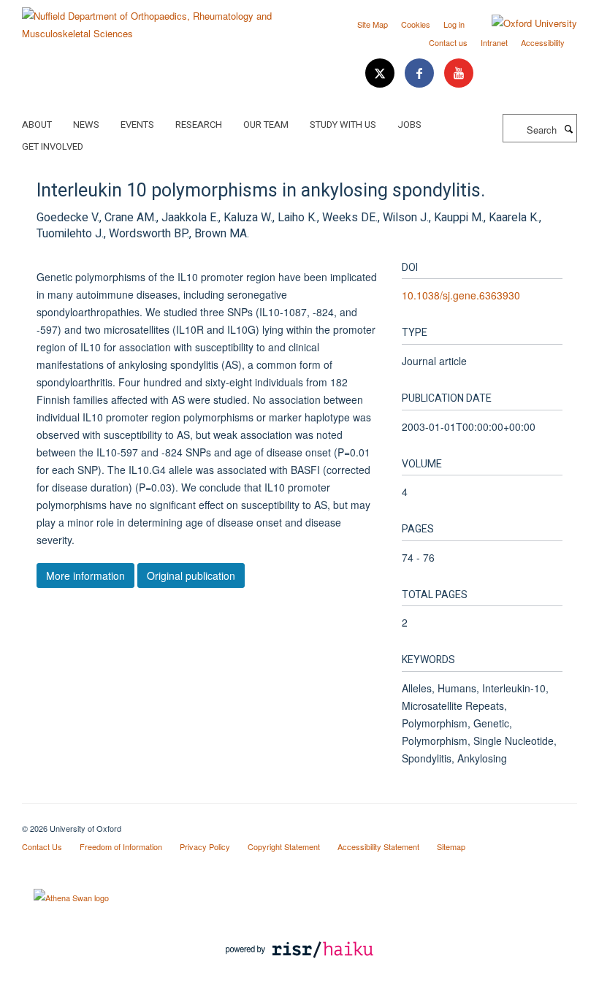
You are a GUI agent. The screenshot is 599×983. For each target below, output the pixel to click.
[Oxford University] (523, 23)
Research (198, 124)
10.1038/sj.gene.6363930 (461, 295)
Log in (454, 24)
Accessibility (543, 42)
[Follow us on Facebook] (421, 73)
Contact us (448, 42)
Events (137, 124)
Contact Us (42, 846)
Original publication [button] (191, 575)
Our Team (266, 124)
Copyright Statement (284, 846)
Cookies (415, 24)
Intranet (494, 42)
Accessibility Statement (378, 846)
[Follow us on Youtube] (458, 73)
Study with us (343, 124)
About (37, 124)
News (86, 124)
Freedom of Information (121, 846)
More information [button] (85, 575)
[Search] (568, 129)
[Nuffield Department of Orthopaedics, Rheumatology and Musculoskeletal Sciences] (155, 19)
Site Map (372, 24)
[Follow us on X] (381, 73)
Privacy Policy (205, 846)
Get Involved (52, 146)
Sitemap (451, 846)
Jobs (409, 124)
